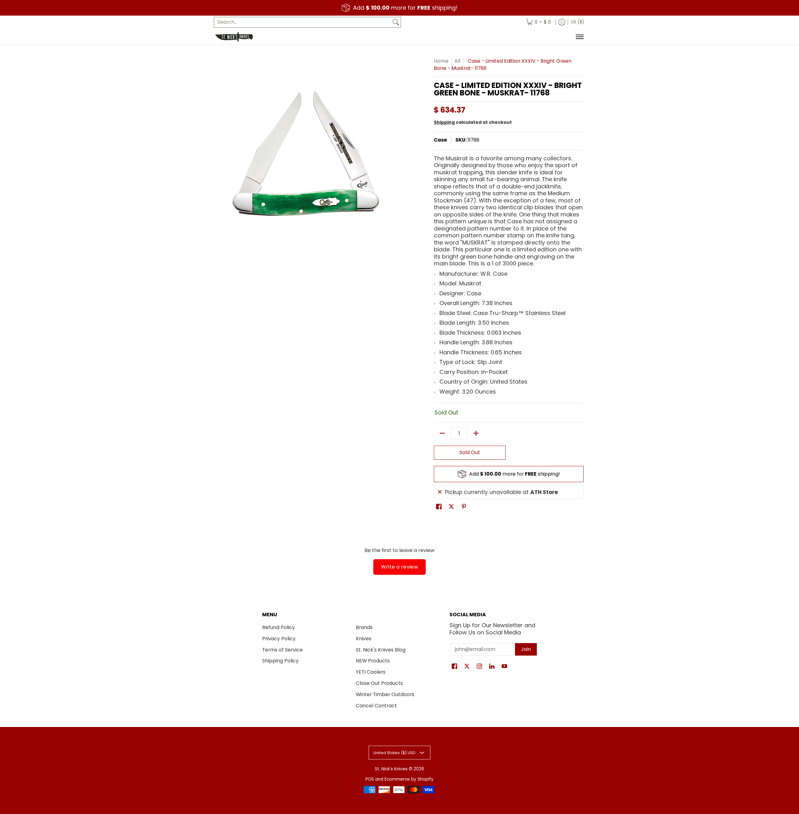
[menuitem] (538, 22)
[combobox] (302, 22)
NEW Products (373, 660)
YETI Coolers (370, 672)
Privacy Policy (279, 638)
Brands (364, 627)
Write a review (399, 566)
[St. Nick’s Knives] (234, 37)
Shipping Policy (280, 660)
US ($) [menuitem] (577, 22)
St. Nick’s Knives (391, 769)
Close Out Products (379, 683)
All (457, 61)
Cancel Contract (376, 705)
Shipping (444, 122)
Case (440, 139)
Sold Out (469, 452)
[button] (438, 507)
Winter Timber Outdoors (385, 694)
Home (441, 61)
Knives (363, 638)
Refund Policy (278, 627)
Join (526, 649)
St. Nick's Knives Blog (380, 649)
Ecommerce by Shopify (409, 779)
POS (369, 779)
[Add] (476, 433)
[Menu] (579, 37)
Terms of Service (282, 649)
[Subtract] (442, 433)
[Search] (396, 22)
